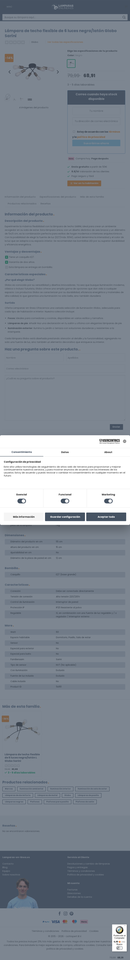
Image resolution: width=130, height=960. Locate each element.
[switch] (119, 948)
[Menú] (125, 926)
